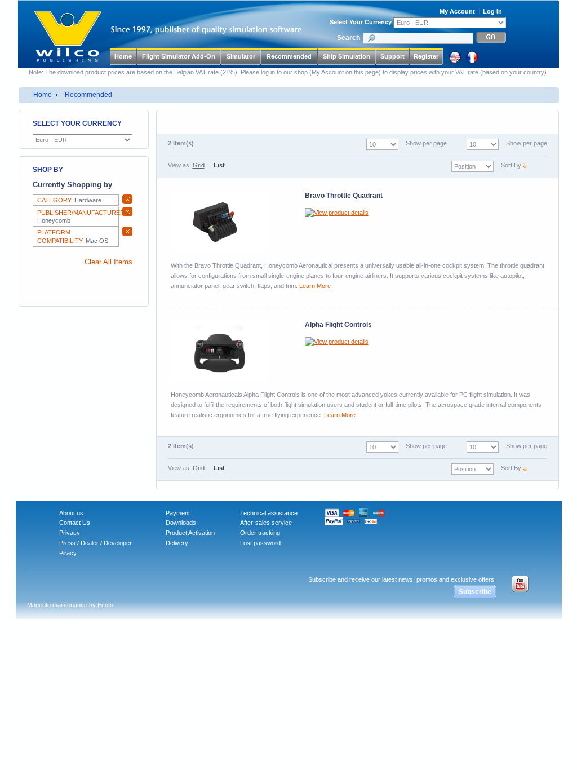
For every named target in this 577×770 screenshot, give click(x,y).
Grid (199, 165)
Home (123, 56)
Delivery (177, 542)
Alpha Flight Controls (338, 325)
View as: (179, 165)
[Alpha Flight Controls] (219, 351)
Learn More (315, 285)
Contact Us (74, 522)
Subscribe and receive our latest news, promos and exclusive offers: (402, 579)
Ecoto (105, 604)
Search (348, 38)
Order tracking (260, 532)
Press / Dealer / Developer (95, 542)
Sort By (511, 165)
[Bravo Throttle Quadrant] (219, 222)
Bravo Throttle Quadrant (344, 196)
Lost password (260, 542)
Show (513, 143)
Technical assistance (269, 513)
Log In (492, 11)
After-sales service (266, 522)
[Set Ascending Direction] (525, 165)
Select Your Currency (361, 22)
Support (392, 56)
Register (426, 56)
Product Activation (190, 532)
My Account (457, 11)
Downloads (181, 522)
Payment (178, 513)
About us (71, 513)
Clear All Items (108, 262)
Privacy (69, 532)
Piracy (68, 553)
